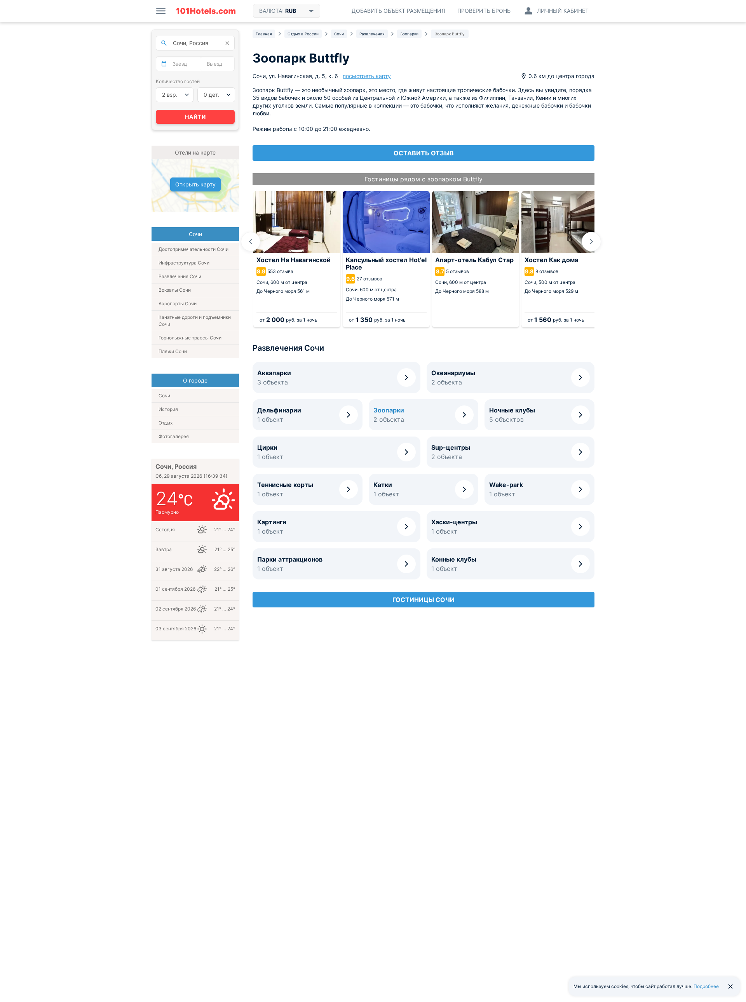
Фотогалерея (174, 436)
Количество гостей (178, 81)
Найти (195, 116)
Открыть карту (195, 184)
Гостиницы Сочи (423, 600)
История (168, 409)
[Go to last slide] (250, 241)
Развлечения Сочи (180, 276)
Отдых (166, 423)
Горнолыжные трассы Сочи (190, 338)
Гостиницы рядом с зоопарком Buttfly (423, 179)
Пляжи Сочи (173, 351)
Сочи (164, 395)
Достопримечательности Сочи (193, 249)
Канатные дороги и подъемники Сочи (195, 320)
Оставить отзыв (424, 153)
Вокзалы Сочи (175, 290)
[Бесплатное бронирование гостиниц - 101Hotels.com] (206, 11)
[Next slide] (591, 241)
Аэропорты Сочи (178, 303)
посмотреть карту (367, 76)
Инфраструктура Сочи (184, 263)
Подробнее (706, 986)
